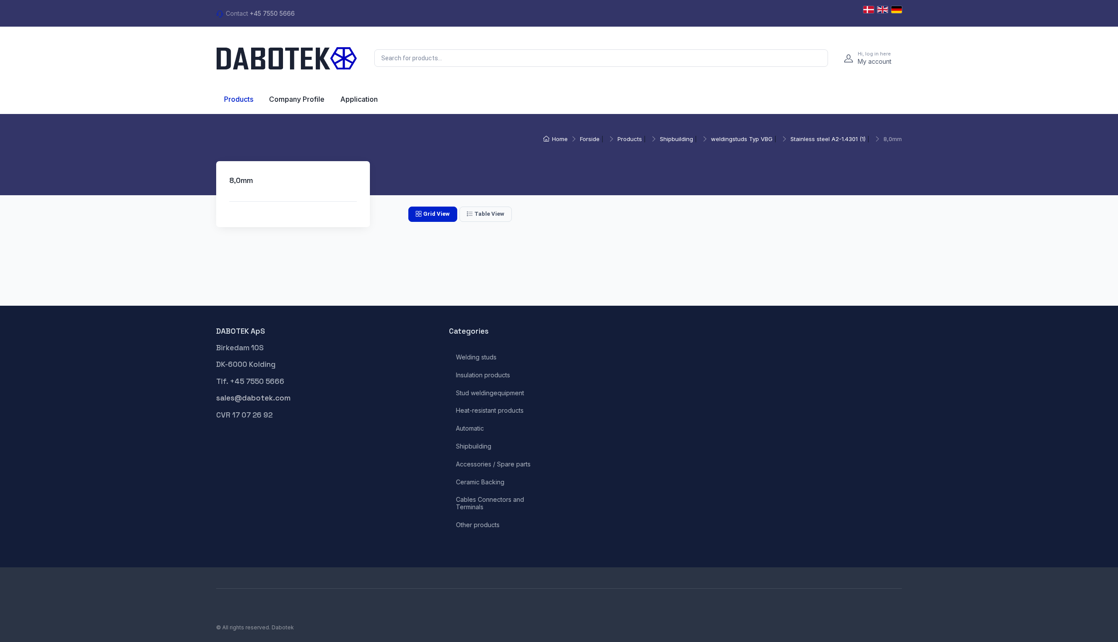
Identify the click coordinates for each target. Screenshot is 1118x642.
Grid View (436, 214)
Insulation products (483, 375)
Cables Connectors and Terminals (490, 503)
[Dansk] (868, 9)
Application (359, 99)
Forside (590, 138)
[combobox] (601, 58)
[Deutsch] (896, 9)
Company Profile (296, 99)
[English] (882, 9)
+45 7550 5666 (272, 13)
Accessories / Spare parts (493, 464)
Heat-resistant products (490, 410)
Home (560, 138)
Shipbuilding (676, 138)
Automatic (470, 428)
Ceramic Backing (480, 482)
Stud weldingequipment (490, 393)
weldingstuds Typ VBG (742, 138)
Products (238, 99)
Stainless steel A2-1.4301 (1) (828, 138)
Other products (478, 524)
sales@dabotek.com (253, 398)
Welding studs (476, 357)
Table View (489, 214)
